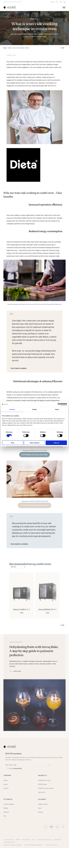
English (52, 2)
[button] (25, 567)
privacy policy (18, 768)
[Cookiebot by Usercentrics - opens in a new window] (59, 404)
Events (5, 784)
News (5, 48)
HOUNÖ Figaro (42, 784)
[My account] (61, 2)
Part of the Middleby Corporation (33, 845)
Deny (12, 442)
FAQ (4, 816)
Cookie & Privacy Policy (51, 845)
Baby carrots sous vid (38, 450)
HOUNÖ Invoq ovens (44, 780)
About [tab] (57, 409)
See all (13, 567)
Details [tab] (34, 409)
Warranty (6, 812)
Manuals (5, 808)
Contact (6, 788)
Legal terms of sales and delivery (12, 845)
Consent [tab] (12, 409)
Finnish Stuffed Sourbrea (38, 501)
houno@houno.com (8, 842)
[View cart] (64, 2)
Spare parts (41, 792)
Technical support (8, 804)
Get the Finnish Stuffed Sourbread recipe (34, 505)
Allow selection (34, 442)
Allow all (56, 442)
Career (5, 780)
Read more (17, 671)
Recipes (40, 812)
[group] (21, 595)
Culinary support (43, 804)
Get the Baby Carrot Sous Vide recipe (34, 455)
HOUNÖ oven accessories (46, 788)
